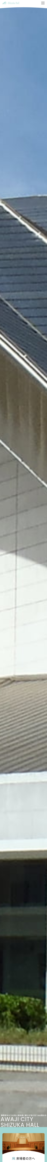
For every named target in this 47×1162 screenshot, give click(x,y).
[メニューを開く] (43, 3)
